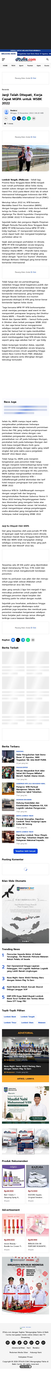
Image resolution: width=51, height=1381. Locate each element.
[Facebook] (14, 118)
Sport (21, 65)
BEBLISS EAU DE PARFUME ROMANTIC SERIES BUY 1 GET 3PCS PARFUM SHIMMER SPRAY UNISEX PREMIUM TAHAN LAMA (37, 1245)
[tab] (22, 941)
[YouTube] (37, 1343)
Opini (39, 65)
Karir (29, 1348)
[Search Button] (47, 59)
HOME (5, 65)
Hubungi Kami (36, 1352)
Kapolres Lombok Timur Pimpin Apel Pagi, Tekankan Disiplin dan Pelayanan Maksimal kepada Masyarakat (32, 838)
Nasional (20, 751)
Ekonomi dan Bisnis (24, 800)
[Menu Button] (3, 59)
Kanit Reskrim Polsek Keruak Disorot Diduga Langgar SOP (25, 988)
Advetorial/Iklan (18, 1348)
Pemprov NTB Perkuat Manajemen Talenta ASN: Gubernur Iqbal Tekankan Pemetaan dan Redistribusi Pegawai (29, 789)
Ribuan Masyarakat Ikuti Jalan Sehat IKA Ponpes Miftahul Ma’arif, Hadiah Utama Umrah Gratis (30, 773)
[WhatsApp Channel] (31, 1343)
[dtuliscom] (25, 59)
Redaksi (36, 1348)
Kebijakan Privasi (25, 1357)
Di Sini (33, 78)
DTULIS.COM (23, 1361)
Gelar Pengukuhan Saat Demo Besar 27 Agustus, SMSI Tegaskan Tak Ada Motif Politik (31, 757)
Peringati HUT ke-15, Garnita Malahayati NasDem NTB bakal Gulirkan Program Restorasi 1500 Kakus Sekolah (23, 1054)
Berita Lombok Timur (24, 816)
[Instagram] (8, 1343)
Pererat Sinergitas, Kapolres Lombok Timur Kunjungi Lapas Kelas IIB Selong (31, 822)
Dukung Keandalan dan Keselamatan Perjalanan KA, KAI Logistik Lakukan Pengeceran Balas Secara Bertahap (32, 805)
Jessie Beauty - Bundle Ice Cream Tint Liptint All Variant (13, 1245)
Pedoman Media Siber (19, 1352)
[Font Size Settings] (6, 118)
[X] (19, 118)
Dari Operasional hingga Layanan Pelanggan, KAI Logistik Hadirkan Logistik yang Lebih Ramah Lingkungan (27, 968)
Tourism (30, 65)
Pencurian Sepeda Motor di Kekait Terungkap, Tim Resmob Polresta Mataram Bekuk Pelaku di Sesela (27, 957)
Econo (47, 65)
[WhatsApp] (29, 118)
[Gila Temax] (25, 1327)
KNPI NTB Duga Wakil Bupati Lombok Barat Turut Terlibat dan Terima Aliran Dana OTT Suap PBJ (25, 999)
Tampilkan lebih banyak (25, 851)
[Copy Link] (34, 118)
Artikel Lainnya (25, 1078)
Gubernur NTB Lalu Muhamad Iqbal (30, 783)
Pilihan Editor (22, 767)
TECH (13, 65)
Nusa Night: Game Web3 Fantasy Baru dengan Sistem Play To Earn (25, 979)
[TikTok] (20, 1343)
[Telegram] (24, 118)
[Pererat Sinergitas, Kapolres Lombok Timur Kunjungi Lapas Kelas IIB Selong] (8, 821)
